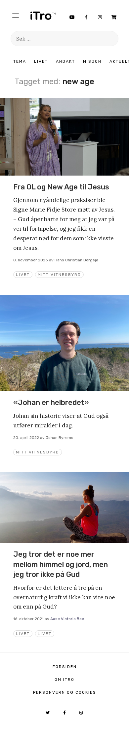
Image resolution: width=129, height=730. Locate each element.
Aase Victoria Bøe (67, 618)
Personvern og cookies (64, 692)
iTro (43, 15)
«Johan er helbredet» (51, 402)
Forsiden (65, 666)
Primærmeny (15, 15)
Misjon (92, 61)
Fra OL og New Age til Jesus (61, 186)
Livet (41, 61)
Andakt (65, 61)
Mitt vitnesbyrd (59, 274)
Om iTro (64, 679)
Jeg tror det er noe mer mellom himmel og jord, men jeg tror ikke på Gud (60, 564)
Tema (19, 61)
